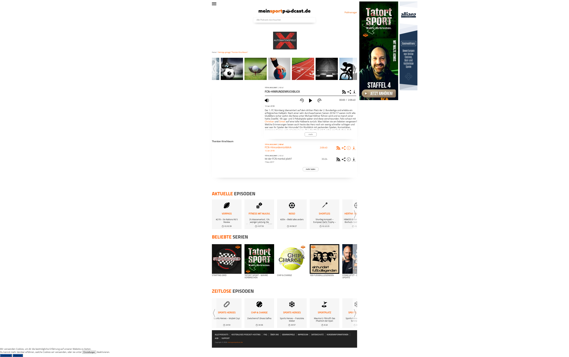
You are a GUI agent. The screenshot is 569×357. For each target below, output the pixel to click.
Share (349, 92)
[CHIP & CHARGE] (292, 259)
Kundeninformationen (337, 335)
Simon (282, 122)
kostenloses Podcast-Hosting (245, 335)
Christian (269, 122)
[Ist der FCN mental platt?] (354, 159)
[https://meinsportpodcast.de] (284, 13)
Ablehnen (18, 355)
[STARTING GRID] (227, 259)
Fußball (281, 87)
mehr (311, 134)
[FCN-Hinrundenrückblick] (354, 148)
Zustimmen (6, 355)
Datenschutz (317, 335)
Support (226, 338)
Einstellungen (89, 352)
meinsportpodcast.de (235, 342)
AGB (216, 338)
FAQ (265, 335)
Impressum (303, 335)
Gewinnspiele (288, 335)
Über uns (274, 335)
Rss (338, 148)
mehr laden (310, 169)
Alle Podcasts (221, 335)
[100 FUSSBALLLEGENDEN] (324, 259)
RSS (344, 92)
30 (302, 100)
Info (349, 148)
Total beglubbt (271, 88)
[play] (311, 100)
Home (214, 52)
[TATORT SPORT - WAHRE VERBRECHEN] (259, 259)
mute (267, 100)
